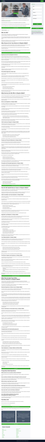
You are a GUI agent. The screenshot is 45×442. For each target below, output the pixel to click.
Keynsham (3, 435)
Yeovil (3, 436)
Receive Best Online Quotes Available (16, 185)
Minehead (17, 437)
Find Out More (16, 368)
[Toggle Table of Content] (8, 30)
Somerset (3, 434)
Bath (2, 433)
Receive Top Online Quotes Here (16, 406)
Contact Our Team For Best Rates (16, 52)
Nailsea (3, 437)
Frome (3, 432)
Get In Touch (37, 28)
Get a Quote (15, 13)
